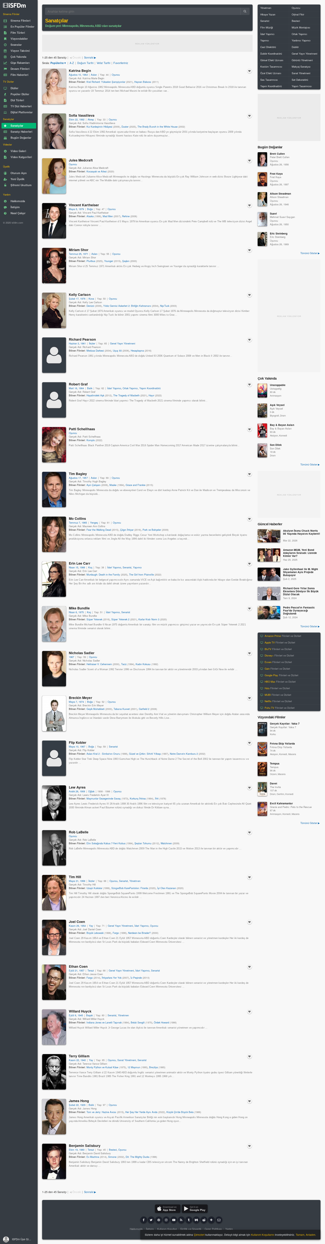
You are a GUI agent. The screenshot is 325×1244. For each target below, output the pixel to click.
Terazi (90, 970)
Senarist (127, 567)
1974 (81, 701)
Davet (273, 783)
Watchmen (166, 843)
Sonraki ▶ (90, 57)
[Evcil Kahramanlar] (262, 809)
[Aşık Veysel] (262, 410)
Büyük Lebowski (95, 933)
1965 (84, 522)
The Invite (275, 787)
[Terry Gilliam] (54, 1071)
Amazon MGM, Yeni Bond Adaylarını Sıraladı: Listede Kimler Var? (300, 553)
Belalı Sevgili (138, 1022)
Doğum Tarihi (85, 63)
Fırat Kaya (276, 173)
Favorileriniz (120, 63)
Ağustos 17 (75, 478)
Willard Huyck (80, 1011)
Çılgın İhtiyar (127, 529)
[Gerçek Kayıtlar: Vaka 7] (262, 729)
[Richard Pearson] (54, 355)
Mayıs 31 (73, 881)
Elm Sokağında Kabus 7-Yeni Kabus (106, 843)
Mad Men (108, 216)
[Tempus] (262, 769)
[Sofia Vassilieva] (54, 131)
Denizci (90, 306)
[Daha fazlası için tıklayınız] (211, 1220)
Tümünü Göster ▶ (310, 253)
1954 (83, 925)
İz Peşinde (136, 977)
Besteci (113, 1149)
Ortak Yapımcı (130, 388)
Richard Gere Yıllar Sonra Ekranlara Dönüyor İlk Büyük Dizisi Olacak (301, 591)
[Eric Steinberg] (262, 239)
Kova (91, 298)
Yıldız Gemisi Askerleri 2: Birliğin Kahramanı (127, 306)
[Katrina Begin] (54, 86)
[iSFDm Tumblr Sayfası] (188, 1220)
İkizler (92, 343)
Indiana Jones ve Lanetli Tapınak (104, 1022)
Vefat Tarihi (103, 63)
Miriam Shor (78, 249)
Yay (91, 925)
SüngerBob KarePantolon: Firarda (129, 888)
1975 (81, 612)
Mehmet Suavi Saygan (282, 217)
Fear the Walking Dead (99, 529)
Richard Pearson (82, 339)
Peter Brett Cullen (279, 157)
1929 (82, 1105)
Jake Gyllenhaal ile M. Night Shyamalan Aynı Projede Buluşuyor (300, 572)
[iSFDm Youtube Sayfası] (173, 1220)
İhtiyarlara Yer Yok (111, 977)
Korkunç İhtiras (138, 798)
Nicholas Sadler (81, 652)
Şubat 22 (74, 1105)
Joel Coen (77, 921)
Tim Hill (75, 876)
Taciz (124, 664)
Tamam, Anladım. (306, 1234)
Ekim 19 (73, 1149)
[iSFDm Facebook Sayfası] (143, 1220)
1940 (83, 1060)
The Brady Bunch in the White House (157, 126)
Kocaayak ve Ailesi (97, 171)
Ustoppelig (275, 388)
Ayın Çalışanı (93, 485)
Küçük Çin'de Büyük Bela (180, 1112)
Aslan (94, 74)
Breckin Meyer (80, 697)
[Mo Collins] (54, 534)
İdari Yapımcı (114, 388)
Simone (112, 1157)
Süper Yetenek (94, 619)
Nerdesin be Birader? (139, 933)
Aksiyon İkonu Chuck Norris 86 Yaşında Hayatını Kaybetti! (301, 532)
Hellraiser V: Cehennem (99, 664)
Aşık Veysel (277, 405)
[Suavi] (262, 219)
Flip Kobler (77, 742)
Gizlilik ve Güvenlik (190, 1229)
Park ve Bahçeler (152, 529)
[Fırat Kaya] (262, 179)
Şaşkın (125, 261)
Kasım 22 (74, 1060)
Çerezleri (199, 1234)
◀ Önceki (75, 57)
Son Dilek (276, 445)
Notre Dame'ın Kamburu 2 (184, 753)
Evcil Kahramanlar (281, 803)
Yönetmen (134, 881)
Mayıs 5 (73, 209)
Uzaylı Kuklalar (94, 888)
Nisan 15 (73, 567)
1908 (82, 791)
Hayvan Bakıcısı (142, 82)
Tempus (274, 763)
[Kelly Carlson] (54, 310)
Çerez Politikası (213, 1229)
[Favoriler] (249, 71)
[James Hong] (54, 1116)
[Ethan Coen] (54, 982)
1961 (83, 343)
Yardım (229, 1229)
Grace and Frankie (136, 485)
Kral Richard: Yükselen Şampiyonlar (106, 82)
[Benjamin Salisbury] (54, 1161)
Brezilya (153, 1067)
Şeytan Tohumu (142, 843)
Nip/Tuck (164, 306)
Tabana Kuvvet (122, 709)
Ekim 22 (73, 119)
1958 (82, 881)
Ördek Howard (161, 1022)
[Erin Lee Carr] (54, 579)
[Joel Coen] (54, 937)
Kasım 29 (74, 925)
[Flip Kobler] (54, 758)
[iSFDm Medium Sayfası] (196, 1220)
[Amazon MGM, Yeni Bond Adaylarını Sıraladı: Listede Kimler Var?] (269, 555)
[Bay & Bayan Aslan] (262, 430)
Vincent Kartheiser (84, 205)
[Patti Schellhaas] (54, 444)
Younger (108, 261)
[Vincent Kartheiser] (54, 220)
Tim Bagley (78, 473)
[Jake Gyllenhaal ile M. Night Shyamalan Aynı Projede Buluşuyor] (269, 574)
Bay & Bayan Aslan (282, 425)
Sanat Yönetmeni (126, 1060)
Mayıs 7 (73, 701)
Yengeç (94, 522)
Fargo (116, 933)
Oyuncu (116, 74)
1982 (85, 74)
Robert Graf (78, 384)
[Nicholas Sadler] (54, 668)
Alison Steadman (280, 193)
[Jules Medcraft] (54, 176)
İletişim (150, 1229)
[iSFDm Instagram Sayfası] (166, 1220)
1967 (71, 657)
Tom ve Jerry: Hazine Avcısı (101, 1112)
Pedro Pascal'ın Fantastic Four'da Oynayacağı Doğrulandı (299, 610)
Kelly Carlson (80, 294)
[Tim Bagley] (54, 489)
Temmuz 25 (75, 254)
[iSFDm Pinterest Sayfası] (158, 1220)
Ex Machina (93, 1157)
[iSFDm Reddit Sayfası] (203, 1220)
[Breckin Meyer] (54, 713)
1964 (81, 388)
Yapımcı (137, 567)
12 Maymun (134, 1067)
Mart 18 (73, 388)
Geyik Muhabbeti (96, 709)
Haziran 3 (74, 343)
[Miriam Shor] (54, 265)
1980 (81, 1149)
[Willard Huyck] (54, 1027)
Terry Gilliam (79, 1056)
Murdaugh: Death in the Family (103, 574)
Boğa (90, 209)
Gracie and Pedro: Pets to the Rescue (291, 807)
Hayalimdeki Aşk (95, 395)
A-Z (72, 63)
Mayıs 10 (73, 746)
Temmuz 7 (74, 522)
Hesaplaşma (137, 350)
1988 (82, 567)
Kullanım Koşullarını (262, 1234)
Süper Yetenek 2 (120, 619)
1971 (85, 254)
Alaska (90, 216)
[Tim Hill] (54, 892)
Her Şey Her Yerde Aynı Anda (141, 1112)
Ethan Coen (78, 966)
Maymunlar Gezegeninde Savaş (104, 798)
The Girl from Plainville (141, 574)
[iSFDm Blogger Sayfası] (181, 1220)
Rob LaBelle (78, 832)
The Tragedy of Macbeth (126, 395)
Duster (124, 126)
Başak (89, 1015)
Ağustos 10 (75, 74)
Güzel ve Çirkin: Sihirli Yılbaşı (145, 753)
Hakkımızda (136, 1229)
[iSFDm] (14, 5)
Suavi (273, 213)
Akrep (91, 119)
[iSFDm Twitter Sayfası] (151, 1220)
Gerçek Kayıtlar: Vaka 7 (285, 723)
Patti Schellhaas (82, 428)
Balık (89, 388)
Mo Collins (77, 518)
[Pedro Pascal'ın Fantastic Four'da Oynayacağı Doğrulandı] (269, 612)
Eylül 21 (73, 970)
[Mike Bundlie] (54, 624)
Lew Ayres (77, 787)
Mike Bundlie (79, 608)
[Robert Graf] (54, 400)
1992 (81, 119)
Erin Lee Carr (79, 563)
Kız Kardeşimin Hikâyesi (99, 126)
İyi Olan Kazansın (166, 888)
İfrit (157, 798)
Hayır (151, 395)
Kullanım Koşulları (167, 1229)
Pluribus (91, 261)
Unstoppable (278, 385)
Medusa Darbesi (95, 350)
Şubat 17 (74, 298)
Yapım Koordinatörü (150, 388)
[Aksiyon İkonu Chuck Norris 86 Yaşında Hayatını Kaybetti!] (269, 535)
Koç (90, 567)
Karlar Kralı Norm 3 (148, 619)
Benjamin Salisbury (84, 1145)
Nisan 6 (73, 612)
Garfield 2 (144, 709)
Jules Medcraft (81, 160)
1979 (81, 209)
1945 (80, 1015)
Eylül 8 (72, 1015)
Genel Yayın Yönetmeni (122, 343)
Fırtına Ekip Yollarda (282, 743)
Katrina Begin (80, 70)
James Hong (79, 1100)
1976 (82, 298)
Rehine (126, 216)
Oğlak (91, 791)
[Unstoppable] (262, 390)
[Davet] (262, 789)
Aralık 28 (73, 791)
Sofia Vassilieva (81, 115)
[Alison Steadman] (262, 199)
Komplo (91, 440)
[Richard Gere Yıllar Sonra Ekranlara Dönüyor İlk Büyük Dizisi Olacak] (269, 593)
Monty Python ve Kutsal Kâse (102, 1067)
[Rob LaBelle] (54, 848)
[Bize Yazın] (219, 1220)
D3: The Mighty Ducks (138, 1157)
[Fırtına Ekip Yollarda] (262, 749)
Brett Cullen (277, 153)
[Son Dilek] (262, 450)
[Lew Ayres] (54, 803)
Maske (112, 485)
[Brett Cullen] (262, 159)
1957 (85, 478)
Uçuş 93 (117, 350)
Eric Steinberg (278, 233)
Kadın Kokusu (143, 664)
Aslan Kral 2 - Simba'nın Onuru (103, 753)
